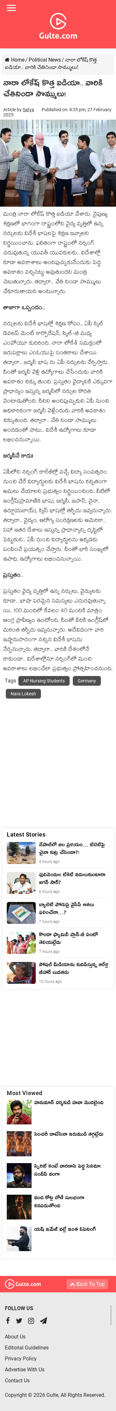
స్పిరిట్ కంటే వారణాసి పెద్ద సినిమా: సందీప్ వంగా (67, 1171)
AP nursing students (44, 680)
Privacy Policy (21, 1359)
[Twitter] (19, 1321)
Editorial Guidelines (27, 1348)
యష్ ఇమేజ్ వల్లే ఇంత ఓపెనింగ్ (66, 1230)
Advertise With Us (24, 1370)
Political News (45, 60)
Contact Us (17, 1380)
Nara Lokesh (23, 693)
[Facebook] (8, 1321)
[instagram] (31, 1321)
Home (17, 60)
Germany (87, 680)
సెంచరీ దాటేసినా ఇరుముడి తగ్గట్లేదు (70, 1135)
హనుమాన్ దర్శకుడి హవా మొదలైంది (68, 1104)
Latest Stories (26, 834)
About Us (15, 1337)
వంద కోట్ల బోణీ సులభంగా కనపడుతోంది (59, 1203)
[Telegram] (43, 1321)
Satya (28, 109)
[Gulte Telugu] (58, 24)
